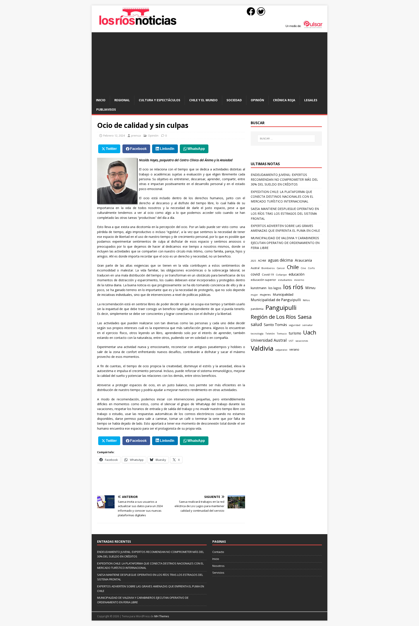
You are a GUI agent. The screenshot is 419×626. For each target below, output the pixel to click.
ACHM (262, 260)
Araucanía (303, 260)
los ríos (293, 287)
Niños (306, 300)
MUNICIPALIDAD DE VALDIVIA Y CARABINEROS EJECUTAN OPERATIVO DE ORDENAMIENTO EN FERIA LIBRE (285, 243)
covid (255, 274)
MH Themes (161, 616)
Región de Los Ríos (273, 316)
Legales (310, 100)
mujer (254, 294)
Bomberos (268, 268)
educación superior (263, 280)
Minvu (310, 288)
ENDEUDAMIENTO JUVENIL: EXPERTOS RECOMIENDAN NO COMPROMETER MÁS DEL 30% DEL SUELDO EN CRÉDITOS (284, 180)
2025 (253, 260)
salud (256, 324)
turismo (295, 333)
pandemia (257, 308)
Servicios (218, 573)
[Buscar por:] (286, 138)
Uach (309, 332)
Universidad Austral (269, 340)
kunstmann (258, 288)
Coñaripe (281, 274)
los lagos (274, 288)
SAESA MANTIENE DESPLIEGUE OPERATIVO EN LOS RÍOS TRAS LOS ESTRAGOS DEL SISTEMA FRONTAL (285, 214)
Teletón (270, 333)
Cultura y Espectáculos (159, 100)
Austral (255, 268)
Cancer (281, 268)
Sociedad (234, 100)
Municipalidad (283, 294)
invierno (299, 279)
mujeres (265, 295)
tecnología (257, 333)
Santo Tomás (275, 324)
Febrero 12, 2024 (114, 135)
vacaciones (301, 340)
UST (291, 340)
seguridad (294, 325)
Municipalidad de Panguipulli (276, 299)
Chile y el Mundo (203, 100)
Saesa (305, 316)
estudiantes (285, 279)
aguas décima (280, 260)
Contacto (218, 552)
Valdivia (262, 348)
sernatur (307, 325)
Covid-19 (268, 274)
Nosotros (218, 566)
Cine (303, 268)
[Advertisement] (209, 62)
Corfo (311, 268)
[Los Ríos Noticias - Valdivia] (209, 28)
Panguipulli (280, 308)
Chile (293, 267)
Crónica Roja (284, 100)
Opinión (257, 100)
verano (294, 349)
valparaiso (281, 349)
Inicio (100, 100)
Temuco (282, 333)
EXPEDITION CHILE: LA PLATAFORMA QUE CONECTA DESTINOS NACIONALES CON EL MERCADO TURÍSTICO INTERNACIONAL (282, 197)
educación (296, 274)
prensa (136, 135)
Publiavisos (106, 109)
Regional (122, 100)
